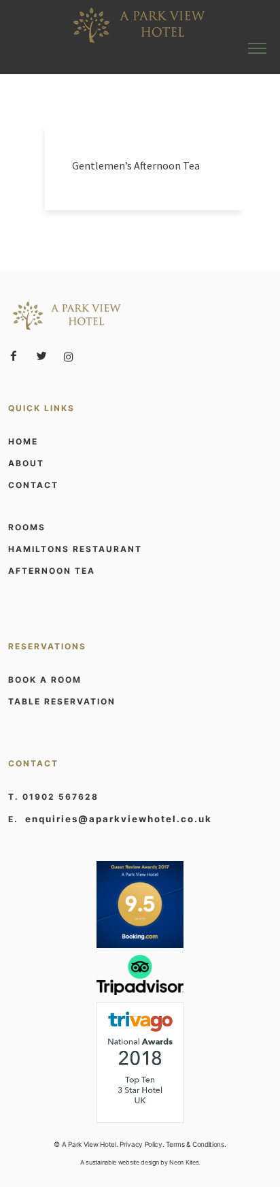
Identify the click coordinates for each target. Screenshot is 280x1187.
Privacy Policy (141, 1144)
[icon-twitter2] (45, 356)
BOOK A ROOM (45, 679)
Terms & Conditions (195, 1144)
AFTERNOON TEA (51, 571)
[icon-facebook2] (17, 356)
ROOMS (27, 527)
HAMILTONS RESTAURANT (75, 549)
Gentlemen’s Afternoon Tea (136, 165)
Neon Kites (183, 1162)
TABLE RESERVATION (62, 701)
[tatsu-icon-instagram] (68, 356)
